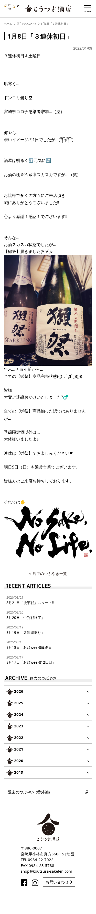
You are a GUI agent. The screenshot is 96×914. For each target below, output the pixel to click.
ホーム (8, 23)
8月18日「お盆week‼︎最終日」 (30, 645)
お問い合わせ (57, 881)
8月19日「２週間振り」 (25, 630)
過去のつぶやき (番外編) (29, 791)
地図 (70, 853)
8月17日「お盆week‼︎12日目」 (31, 660)
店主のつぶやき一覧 (50, 573)
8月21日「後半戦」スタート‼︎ (30, 600)
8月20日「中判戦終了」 (25, 615)
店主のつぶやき (26, 23)
